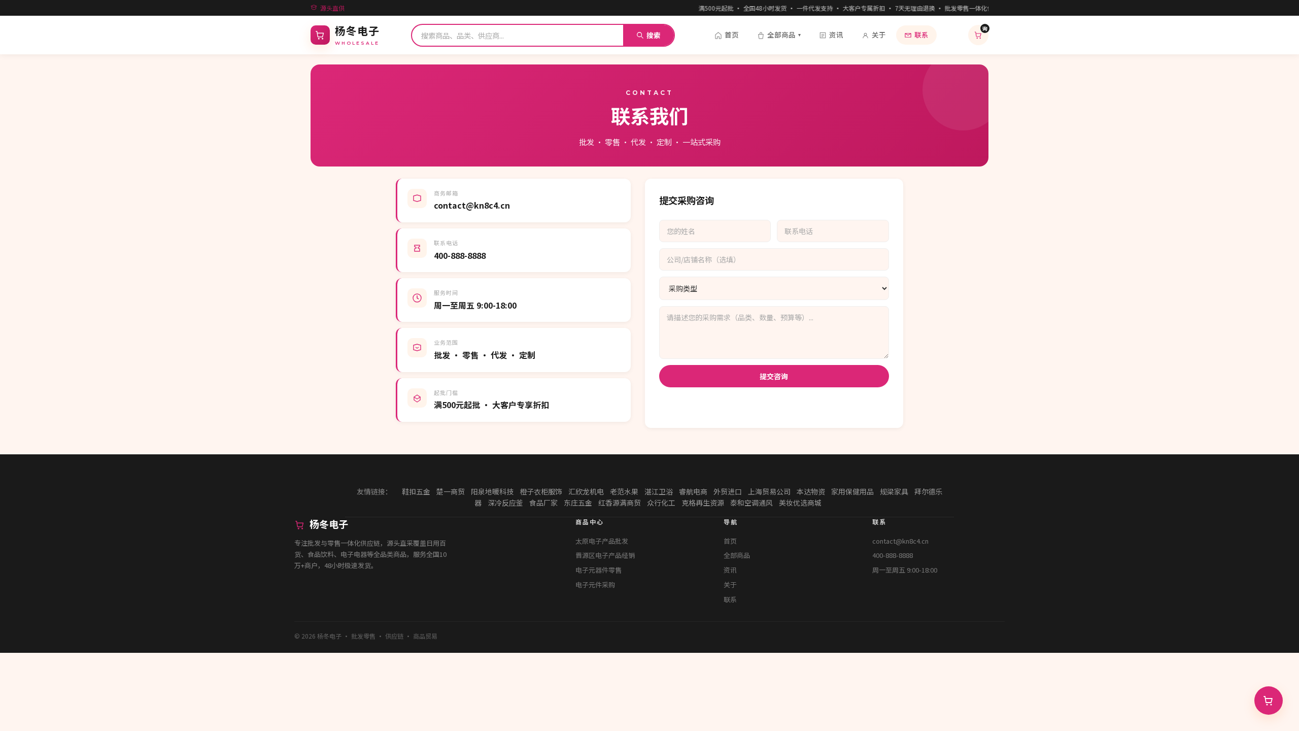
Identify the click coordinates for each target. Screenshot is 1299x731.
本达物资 (811, 491)
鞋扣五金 (416, 491)
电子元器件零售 (598, 570)
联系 (921, 34)
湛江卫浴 (658, 491)
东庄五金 (578, 502)
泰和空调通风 (751, 502)
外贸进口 (727, 491)
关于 (879, 34)
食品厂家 (543, 502)
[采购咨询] (1268, 700)
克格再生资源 (702, 502)
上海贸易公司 (769, 491)
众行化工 (661, 502)
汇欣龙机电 (586, 491)
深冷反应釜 (505, 502)
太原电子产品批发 (601, 541)
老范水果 (624, 491)
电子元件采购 (595, 584)
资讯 (836, 34)
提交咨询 (774, 376)
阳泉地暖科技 (492, 491)
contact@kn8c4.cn (900, 541)
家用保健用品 (852, 491)
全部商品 (784, 34)
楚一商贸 (450, 491)
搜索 (653, 35)
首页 (732, 34)
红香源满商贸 (619, 502)
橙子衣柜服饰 (541, 491)
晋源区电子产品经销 (605, 555)
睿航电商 (693, 491)
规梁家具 (894, 491)
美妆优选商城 (800, 502)
